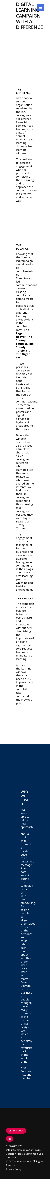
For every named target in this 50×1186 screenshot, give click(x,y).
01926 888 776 (14, 1146)
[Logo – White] (13, 5)
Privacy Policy (13, 1169)
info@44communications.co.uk (23, 1149)
